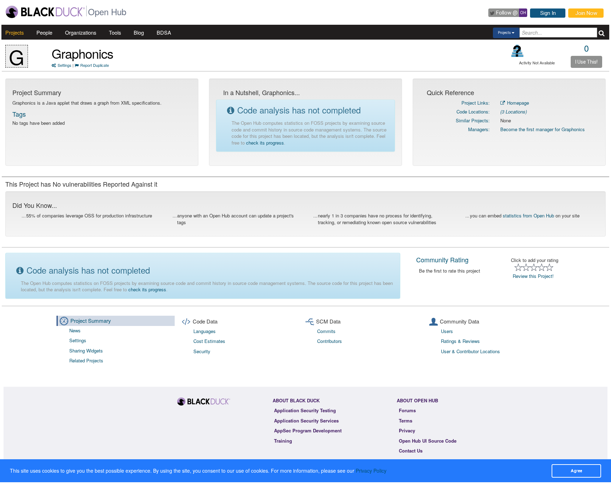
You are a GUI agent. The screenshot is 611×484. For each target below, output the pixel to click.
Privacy (407, 430)
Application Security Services (306, 420)
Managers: (479, 129)
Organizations (80, 32)
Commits (326, 331)
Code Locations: (473, 111)
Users (447, 331)
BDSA (164, 32)
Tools (115, 32)
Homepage (517, 102)
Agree (576, 470)
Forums (407, 410)
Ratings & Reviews (460, 341)
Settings (64, 65)
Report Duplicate (94, 65)
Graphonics (82, 53)
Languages (204, 331)
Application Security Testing (305, 410)
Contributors (329, 341)
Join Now (586, 13)
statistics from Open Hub (528, 215)
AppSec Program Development (308, 430)
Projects (14, 32)
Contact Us (411, 450)
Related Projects (86, 360)
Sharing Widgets (86, 350)
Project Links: (475, 102)
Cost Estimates (209, 341)
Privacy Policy (371, 470)
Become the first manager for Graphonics (542, 129)
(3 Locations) (513, 111)
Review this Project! (533, 276)
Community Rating (442, 259)
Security (201, 351)
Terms (405, 420)
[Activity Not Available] (517, 51)
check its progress (265, 142)
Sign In (548, 13)
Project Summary (90, 320)
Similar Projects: (473, 120)
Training (283, 440)
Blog (139, 32)
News (75, 330)
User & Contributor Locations (470, 351)
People (44, 32)
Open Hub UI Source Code (427, 440)
